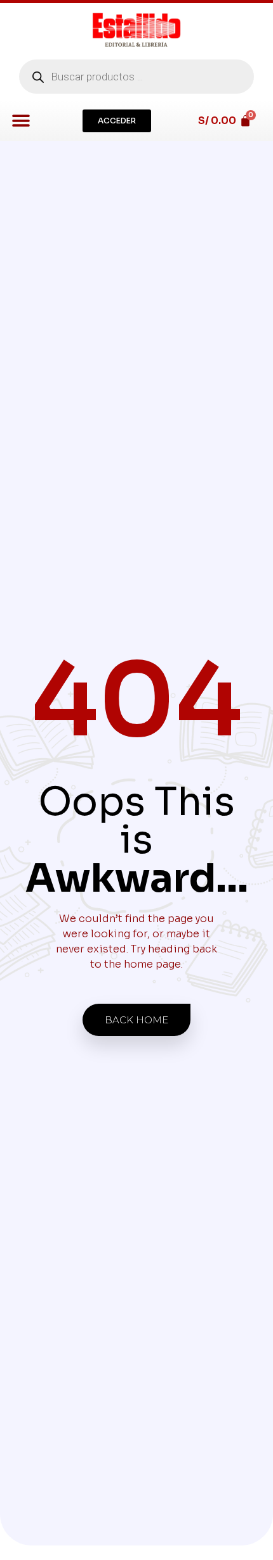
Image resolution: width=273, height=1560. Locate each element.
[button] (20, 120)
